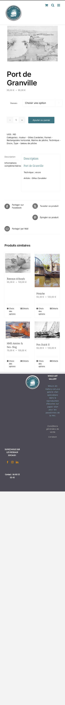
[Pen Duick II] (47, 330)
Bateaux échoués (16, 278)
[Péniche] (47, 270)
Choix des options (12, 311)
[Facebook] (7, 462)
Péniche (40, 293)
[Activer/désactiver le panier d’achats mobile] (46, 5)
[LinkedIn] (17, 462)
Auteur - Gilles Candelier (31, 137)
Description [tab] (10, 157)
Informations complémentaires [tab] (12, 164)
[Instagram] (12, 462)
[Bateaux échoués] (18, 263)
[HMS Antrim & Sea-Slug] (18, 330)
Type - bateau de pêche (25, 143)
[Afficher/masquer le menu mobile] (58, 5)
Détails (26, 308)
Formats (13, 103)
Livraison (52, 437)
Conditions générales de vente (52, 429)
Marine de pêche (39, 140)
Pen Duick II (43, 344)
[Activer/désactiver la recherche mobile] (52, 5)
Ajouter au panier (41, 120)
